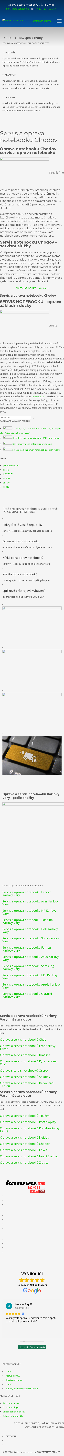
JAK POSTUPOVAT (11, 465)
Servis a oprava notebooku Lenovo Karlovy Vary (26, 893)
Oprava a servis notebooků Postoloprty (28, 1122)
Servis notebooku (14, 1380)
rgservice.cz (38, 396)
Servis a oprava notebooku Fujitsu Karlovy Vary (26, 948)
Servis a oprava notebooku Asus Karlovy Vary (30, 958)
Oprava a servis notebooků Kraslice (25, 1055)
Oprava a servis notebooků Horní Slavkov (29, 1156)
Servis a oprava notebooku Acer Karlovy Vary (30, 902)
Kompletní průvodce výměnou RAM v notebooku (36, 437)
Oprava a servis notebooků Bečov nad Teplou (26, 1084)
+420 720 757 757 (46, 8)
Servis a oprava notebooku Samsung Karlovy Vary (28, 967)
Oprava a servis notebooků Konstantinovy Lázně (29, 1129)
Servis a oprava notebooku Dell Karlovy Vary (30, 930)
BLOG (6, 486)
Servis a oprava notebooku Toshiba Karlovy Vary (27, 921)
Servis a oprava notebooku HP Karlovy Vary (29, 912)
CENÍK (6, 469)
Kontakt (9, 1384)
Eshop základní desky (14, 1411)
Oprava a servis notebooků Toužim (25, 1116)
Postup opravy (13, 1375)
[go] (32, 418)
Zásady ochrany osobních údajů (22, 1388)
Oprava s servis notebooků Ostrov (24, 1070)
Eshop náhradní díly (13, 1415)
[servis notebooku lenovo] (25, 1186)
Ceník (8, 1371)
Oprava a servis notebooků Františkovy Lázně (27, 1047)
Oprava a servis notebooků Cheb (23, 1039)
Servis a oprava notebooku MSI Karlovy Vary (29, 976)
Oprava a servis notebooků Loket (23, 1150)
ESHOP (6, 482)
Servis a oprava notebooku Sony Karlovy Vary (30, 939)
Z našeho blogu (11, 1407)
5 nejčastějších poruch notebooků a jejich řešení (36, 449)
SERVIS (6, 478)
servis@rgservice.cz (17, 8)
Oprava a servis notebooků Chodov (25, 1144)
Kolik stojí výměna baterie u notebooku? (32, 443)
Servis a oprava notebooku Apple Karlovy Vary (31, 985)
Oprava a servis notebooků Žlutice (24, 1162)
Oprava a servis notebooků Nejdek (24, 1137)
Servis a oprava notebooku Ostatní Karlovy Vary (27, 995)
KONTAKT (7, 474)
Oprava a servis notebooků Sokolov (25, 1077)
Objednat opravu (11, 1403)
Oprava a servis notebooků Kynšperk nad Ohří (29, 1062)
